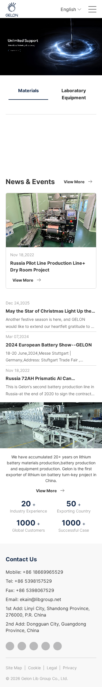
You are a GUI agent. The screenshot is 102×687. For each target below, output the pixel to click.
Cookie (34, 667)
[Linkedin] (45, 646)
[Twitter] (33, 646)
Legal (52, 667)
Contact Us (21, 559)
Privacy (70, 667)
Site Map (14, 667)
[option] (51, 46)
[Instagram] (22, 646)
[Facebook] (10, 646)
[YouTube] (57, 646)
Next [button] (93, 100)
